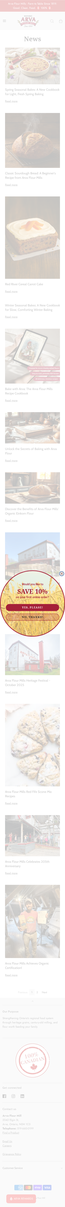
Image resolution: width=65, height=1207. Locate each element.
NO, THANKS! (32, 617)
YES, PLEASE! (32, 607)
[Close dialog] (61, 573)
